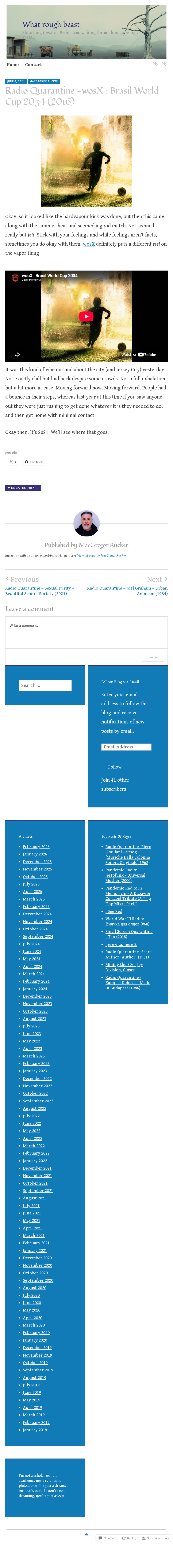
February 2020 (36, 1332)
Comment (153, 657)
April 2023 (32, 1048)
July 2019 (31, 1385)
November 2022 (37, 1086)
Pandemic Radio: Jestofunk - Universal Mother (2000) (125, 875)
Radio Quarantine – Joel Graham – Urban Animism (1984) (127, 585)
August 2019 (34, 1377)
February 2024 (36, 981)
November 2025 (37, 869)
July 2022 (31, 1116)
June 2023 (32, 1033)
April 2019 (32, 1407)
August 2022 (34, 1108)
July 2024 (31, 944)
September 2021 (38, 1190)
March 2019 (34, 1415)
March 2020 (34, 1325)
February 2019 (36, 1422)
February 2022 (36, 1153)
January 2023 (35, 1071)
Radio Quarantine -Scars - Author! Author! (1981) (129, 954)
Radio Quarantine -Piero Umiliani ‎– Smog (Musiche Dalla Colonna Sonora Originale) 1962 (128, 854)
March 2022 (34, 1145)
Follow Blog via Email (120, 682)
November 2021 (37, 1175)
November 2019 (37, 1355)
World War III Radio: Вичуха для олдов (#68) (127, 921)
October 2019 (35, 1362)
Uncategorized (25, 488)
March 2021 (34, 1235)
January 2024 (35, 988)
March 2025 (34, 899)
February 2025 (36, 906)
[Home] (155, 61)
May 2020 (31, 1310)
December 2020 (37, 1258)
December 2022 (37, 1078)
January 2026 (35, 854)
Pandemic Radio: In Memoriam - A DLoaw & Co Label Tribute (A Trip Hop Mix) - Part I (128, 896)
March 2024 (34, 973)
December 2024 (37, 914)
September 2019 (38, 1370)
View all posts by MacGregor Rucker (101, 555)
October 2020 (35, 1273)
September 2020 (38, 1280)
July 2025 (31, 884)
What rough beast (51, 24)
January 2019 (35, 1430)
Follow (115, 767)
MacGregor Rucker (44, 81)
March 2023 (34, 1056)
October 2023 (35, 1011)
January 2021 (35, 1250)
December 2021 (37, 1168)
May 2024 (31, 958)
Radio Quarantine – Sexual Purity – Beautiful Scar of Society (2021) (39, 585)
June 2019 (32, 1392)
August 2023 (34, 1018)
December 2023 (37, 996)
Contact (33, 64)
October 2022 (35, 1093)
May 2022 (31, 1130)
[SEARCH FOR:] (45, 685)
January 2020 (35, 1340)
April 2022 (32, 1138)
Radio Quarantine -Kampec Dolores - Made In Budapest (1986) (127, 983)
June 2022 (32, 1123)
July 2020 (31, 1295)
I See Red (113, 911)
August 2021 (34, 1198)
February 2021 (36, 1243)
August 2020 (34, 1287)
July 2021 (31, 1205)
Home (13, 64)
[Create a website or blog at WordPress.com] (86, 1534)
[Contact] (164, 61)
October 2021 (35, 1183)
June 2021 (32, 1213)
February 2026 (36, 846)
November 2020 (37, 1265)
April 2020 (32, 1317)
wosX (89, 244)
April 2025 (32, 891)
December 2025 (37, 861)
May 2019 (31, 1400)
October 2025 (35, 876)
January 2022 (35, 1160)
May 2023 (31, 1041)
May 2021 (31, 1220)
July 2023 (31, 1026)
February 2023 (36, 1063)
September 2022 (38, 1101)
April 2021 (32, 1228)
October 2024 (35, 929)
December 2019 (37, 1347)
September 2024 (38, 936)
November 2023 (37, 1003)
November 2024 (37, 921)
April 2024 (32, 966)
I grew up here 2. (121, 944)
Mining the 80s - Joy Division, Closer (124, 967)
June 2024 (32, 951)
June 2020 (32, 1302)
